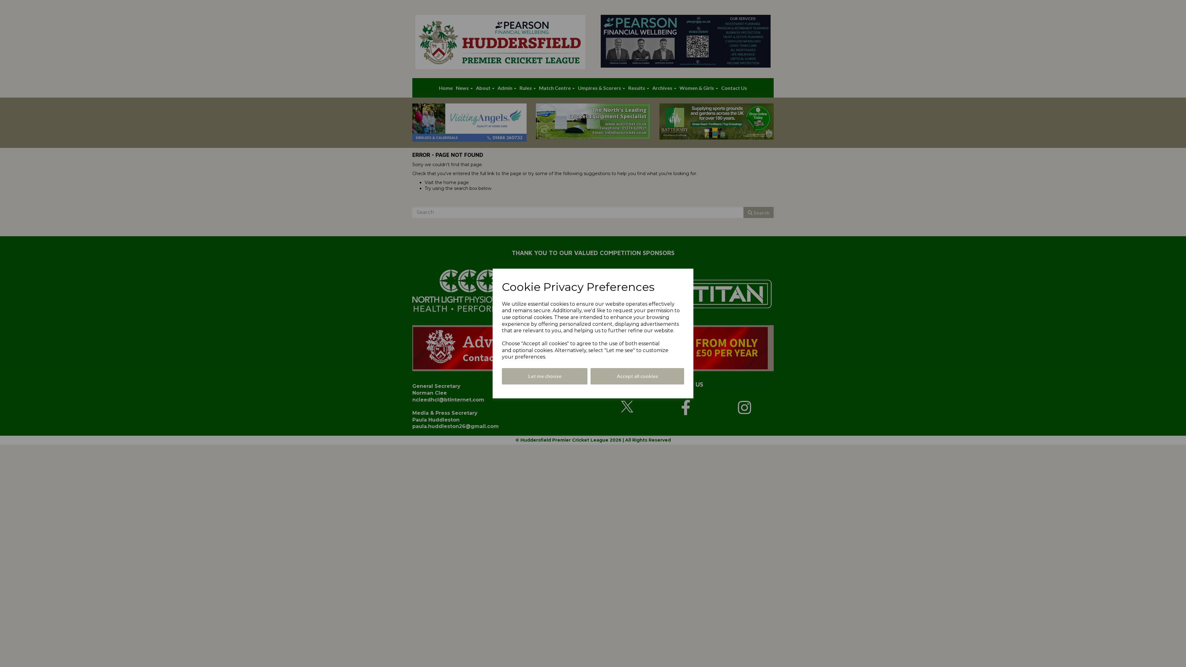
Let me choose (544, 376)
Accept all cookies (637, 376)
